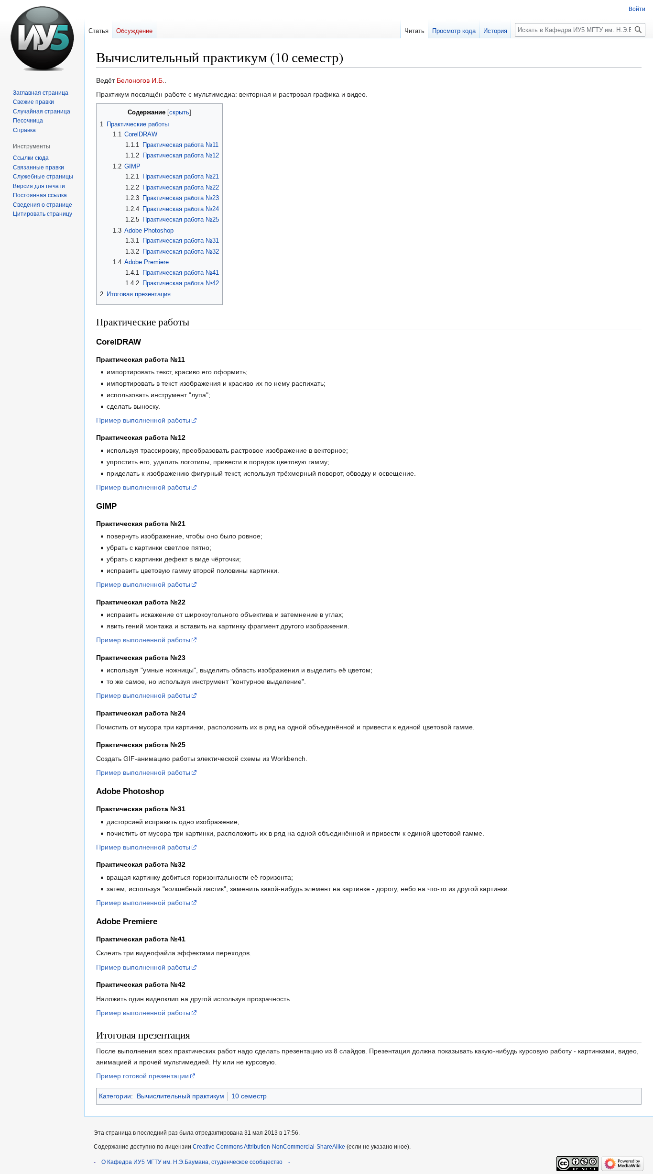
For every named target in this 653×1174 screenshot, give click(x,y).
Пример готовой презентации (142, 1076)
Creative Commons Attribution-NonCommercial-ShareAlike (269, 1146)
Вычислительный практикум (180, 1096)
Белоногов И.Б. (140, 80)
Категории (115, 1096)
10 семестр (249, 1096)
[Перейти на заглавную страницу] (42, 38)
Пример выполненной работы (143, 420)
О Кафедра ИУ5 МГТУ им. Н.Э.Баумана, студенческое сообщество (192, 1162)
